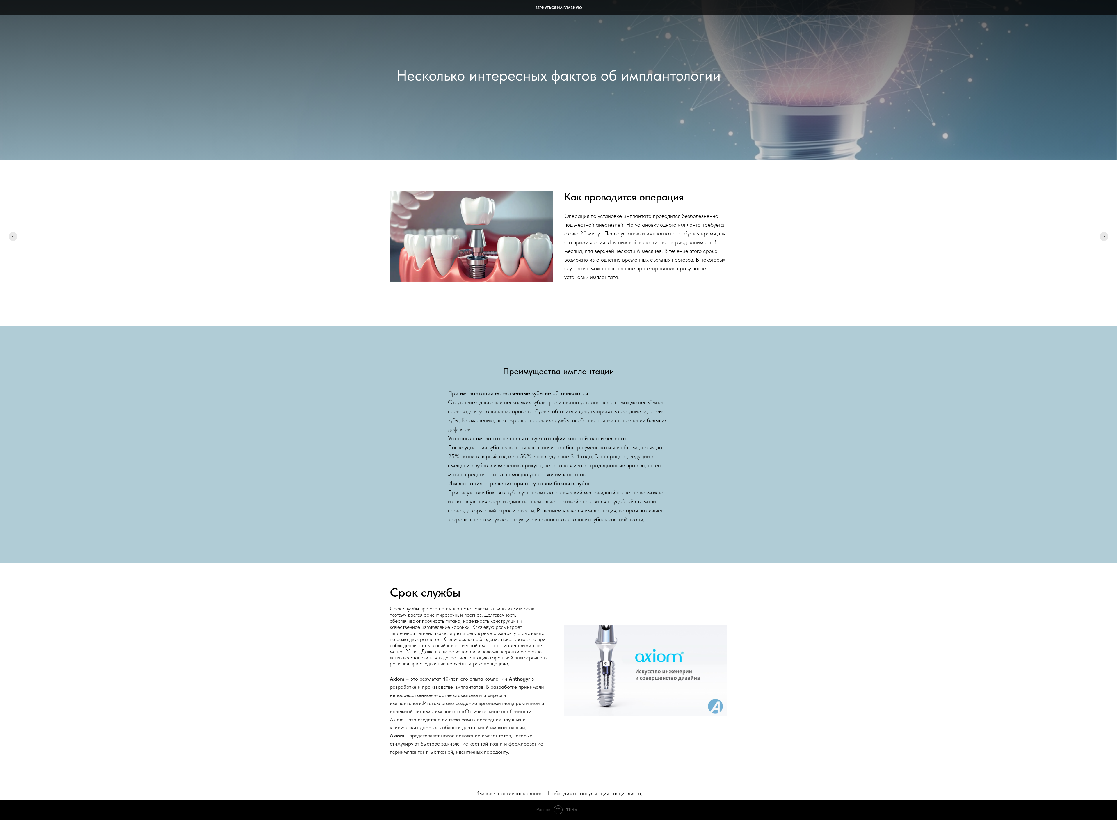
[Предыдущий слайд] (13, 236)
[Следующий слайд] (1104, 236)
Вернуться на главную (558, 8)
